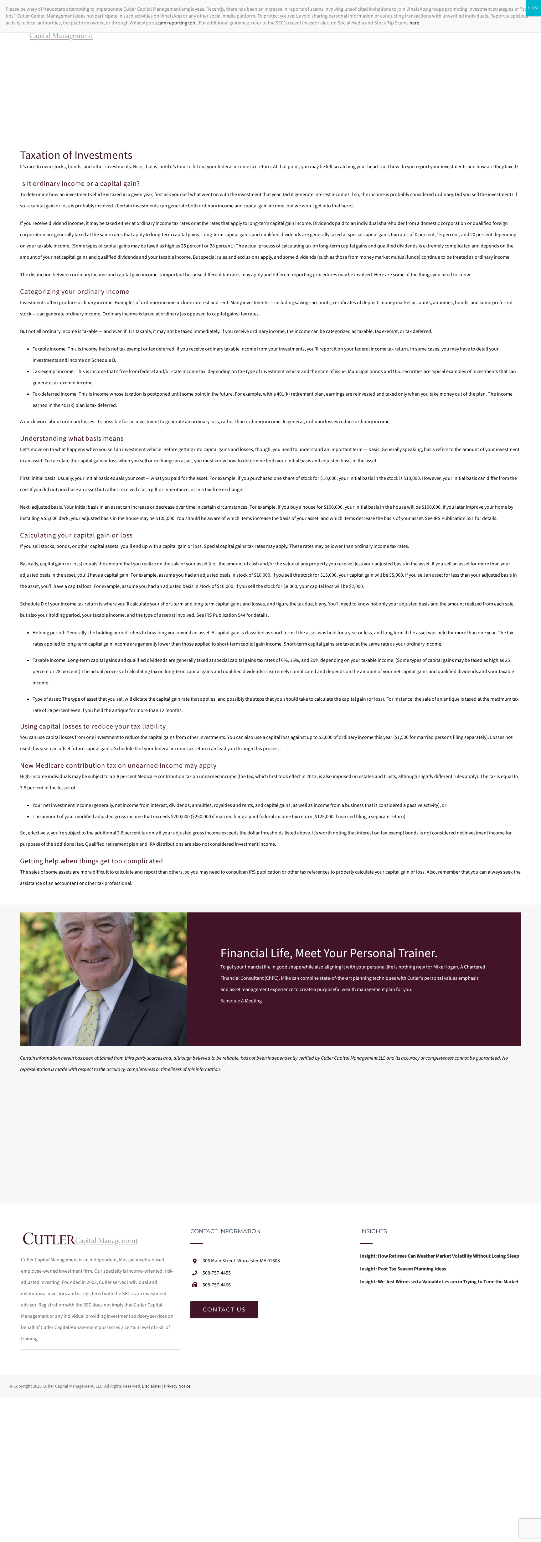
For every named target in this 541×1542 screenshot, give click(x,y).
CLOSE (533, 8)
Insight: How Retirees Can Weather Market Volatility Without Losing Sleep (439, 1256)
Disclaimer (151, 1386)
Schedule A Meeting (241, 1000)
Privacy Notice (177, 1386)
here (414, 22)
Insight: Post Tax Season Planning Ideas (403, 1268)
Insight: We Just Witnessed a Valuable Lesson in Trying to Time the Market (439, 1281)
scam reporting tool (176, 22)
